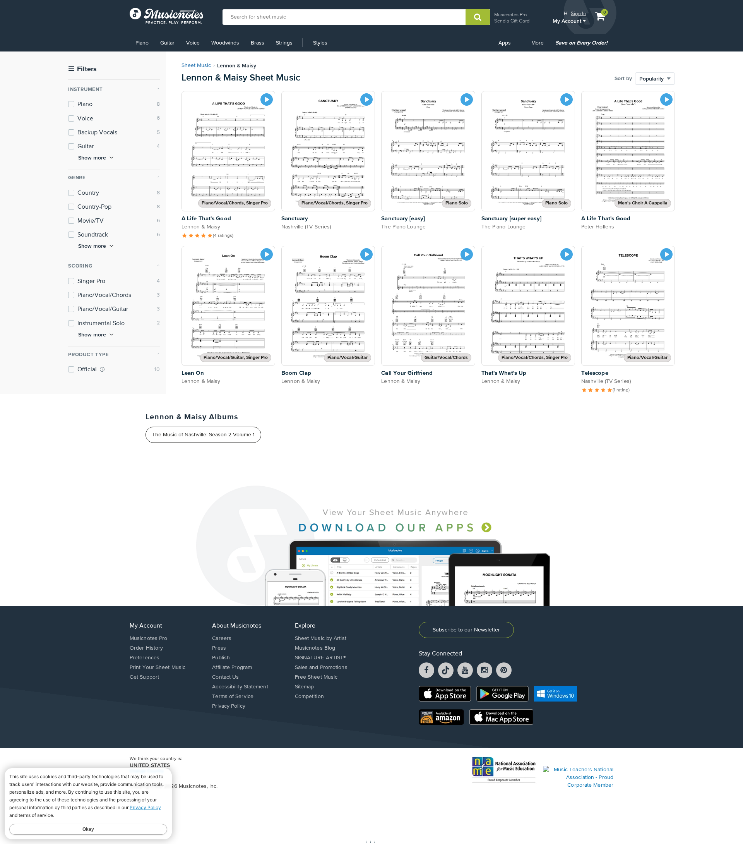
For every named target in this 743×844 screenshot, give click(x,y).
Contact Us (225, 677)
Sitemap (304, 687)
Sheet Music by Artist (320, 638)
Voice (193, 43)
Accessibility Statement (240, 687)
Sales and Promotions (321, 667)
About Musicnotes (236, 626)
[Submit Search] (478, 17)
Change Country (147, 771)
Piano (142, 43)
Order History (146, 648)
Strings (284, 43)
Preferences (144, 657)
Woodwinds (225, 43)
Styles (320, 43)
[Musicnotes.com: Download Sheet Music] (166, 16)
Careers (221, 638)
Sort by (623, 78)
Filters (82, 69)
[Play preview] (266, 99)
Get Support (144, 677)
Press (219, 648)
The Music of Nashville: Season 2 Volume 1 (203, 434)
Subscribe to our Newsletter (466, 630)
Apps (504, 43)
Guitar (167, 43)
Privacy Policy (228, 706)
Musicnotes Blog (315, 648)
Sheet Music (196, 65)
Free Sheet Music (316, 677)
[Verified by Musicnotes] (102, 369)
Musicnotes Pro (510, 14)
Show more (92, 157)
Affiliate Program (232, 667)
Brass (257, 43)
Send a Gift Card (511, 20)
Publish (221, 657)
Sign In (578, 13)
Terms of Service (232, 696)
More (540, 45)
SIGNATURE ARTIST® (320, 657)
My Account (568, 21)
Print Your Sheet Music (157, 667)
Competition (309, 696)
